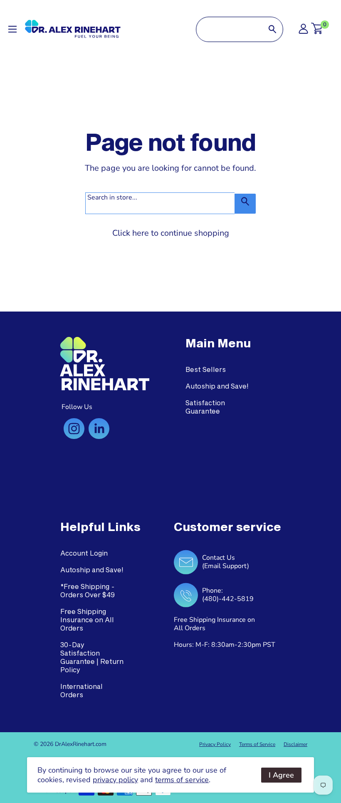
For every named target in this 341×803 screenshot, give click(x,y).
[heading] (218, 343)
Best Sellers (205, 369)
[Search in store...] (245, 204)
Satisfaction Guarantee (205, 407)
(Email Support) (225, 566)
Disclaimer (295, 744)
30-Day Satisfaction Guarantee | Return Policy (92, 657)
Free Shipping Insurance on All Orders (87, 619)
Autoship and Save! (217, 386)
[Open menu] (12, 29)
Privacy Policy (215, 744)
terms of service (182, 780)
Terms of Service (257, 744)
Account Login (84, 553)
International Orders (81, 690)
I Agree (281, 775)
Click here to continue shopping (170, 233)
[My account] (303, 31)
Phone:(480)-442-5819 (228, 594)
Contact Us (218, 558)
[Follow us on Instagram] (74, 428)
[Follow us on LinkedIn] (99, 428)
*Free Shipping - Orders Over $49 (87, 590)
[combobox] (229, 29)
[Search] (272, 29)
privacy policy (115, 780)
